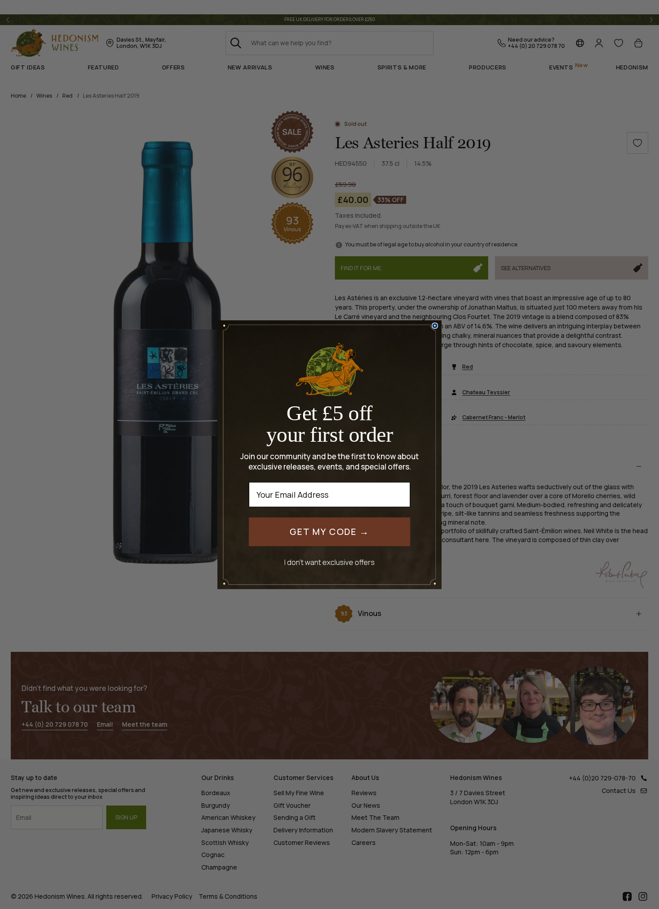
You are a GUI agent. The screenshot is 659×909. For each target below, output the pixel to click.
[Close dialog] (435, 325)
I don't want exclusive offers (329, 562)
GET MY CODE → (329, 532)
